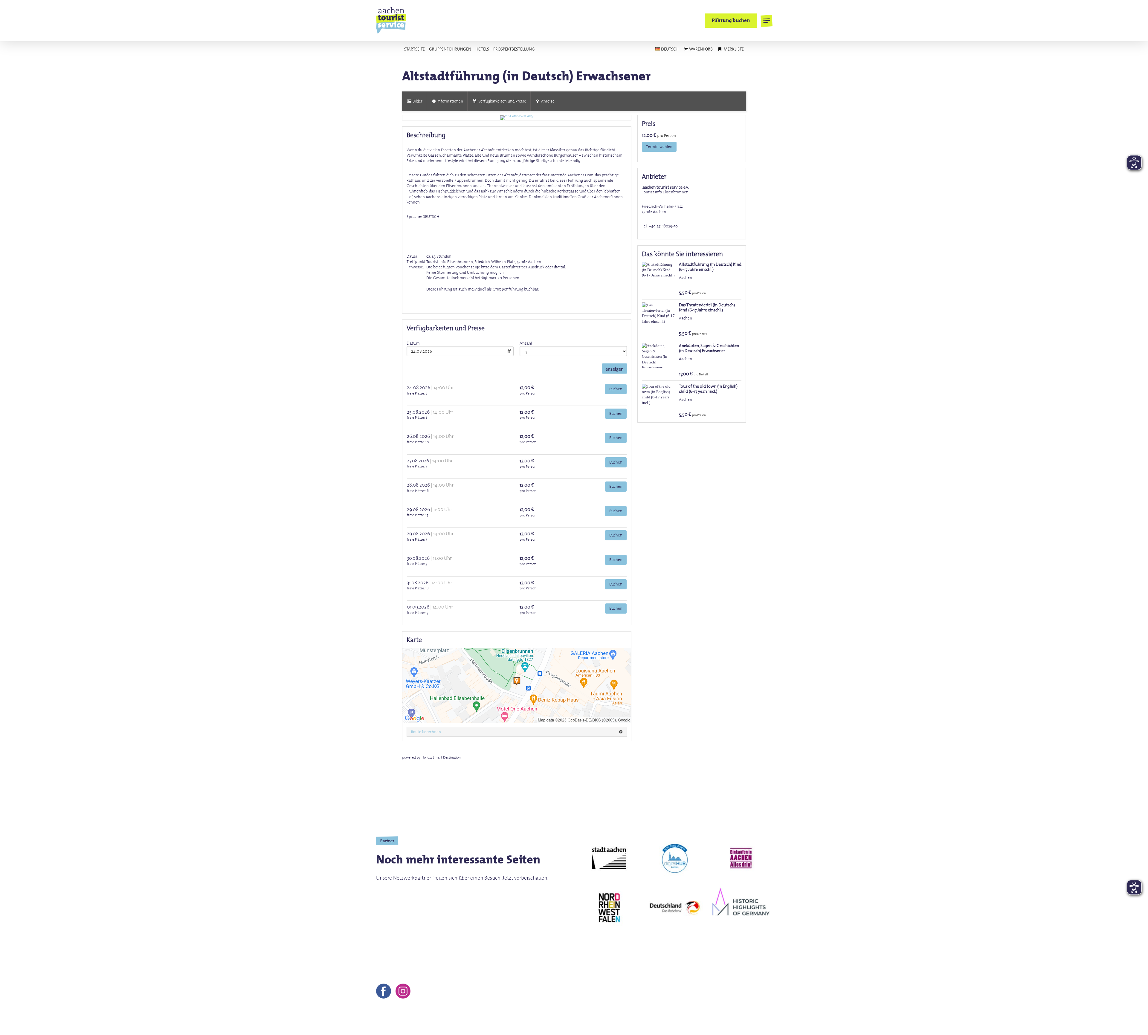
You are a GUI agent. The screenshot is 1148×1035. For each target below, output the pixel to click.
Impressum (620, 1023)
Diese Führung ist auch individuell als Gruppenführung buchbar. (482, 289)
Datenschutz (673, 1023)
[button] (766, 20)
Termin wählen (659, 146)
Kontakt (591, 1023)
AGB (646, 1023)
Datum (413, 343)
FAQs (700, 1023)
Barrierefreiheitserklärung (743, 1023)
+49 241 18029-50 (663, 226)
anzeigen (614, 369)
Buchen (615, 389)
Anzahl (526, 343)
